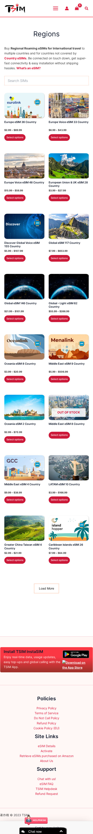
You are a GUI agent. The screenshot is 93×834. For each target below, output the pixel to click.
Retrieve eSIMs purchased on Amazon (47, 756)
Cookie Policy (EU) (46, 728)
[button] (87, 8)
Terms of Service (46, 713)
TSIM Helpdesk (46, 789)
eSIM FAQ (46, 784)
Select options (14, 137)
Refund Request (46, 794)
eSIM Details (46, 746)
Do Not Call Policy (46, 718)
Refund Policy (46, 723)
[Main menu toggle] (55, 8)
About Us (46, 761)
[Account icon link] (67, 8)
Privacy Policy (46, 708)
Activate (46, 751)
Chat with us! (46, 779)
